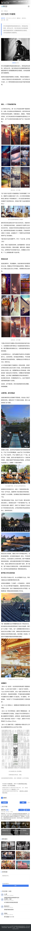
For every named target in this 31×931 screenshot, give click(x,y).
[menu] (28, 6)
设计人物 (3, 19)
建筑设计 (19, 18)
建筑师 (13, 62)
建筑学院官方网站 (22, 783)
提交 (15, 885)
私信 (28, 809)
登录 (3, 883)
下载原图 (4, 802)
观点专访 (24, 18)
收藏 (23, 802)
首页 (2, 11)
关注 (22, 809)
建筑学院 (3, 18)
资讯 (7, 19)
